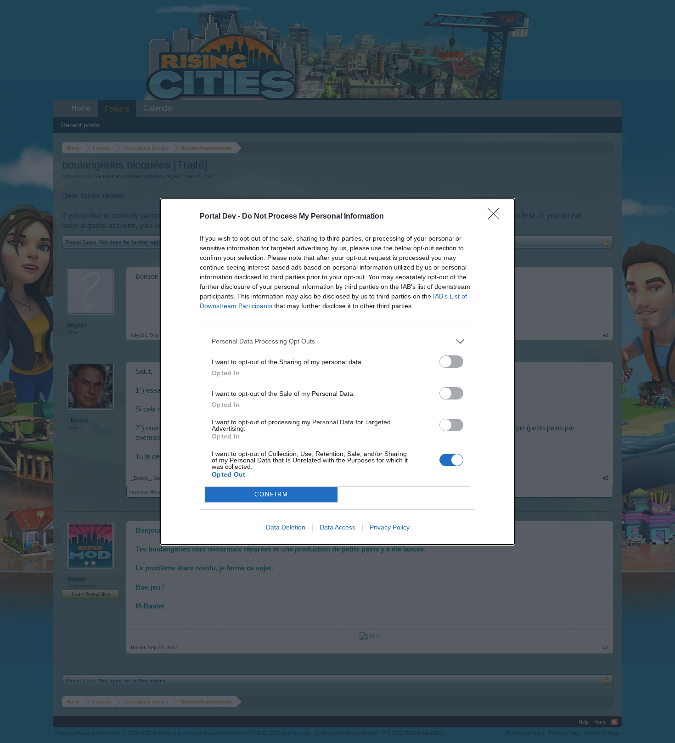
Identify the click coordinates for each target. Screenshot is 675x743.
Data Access (337, 527)
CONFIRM (271, 494)
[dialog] (337, 372)
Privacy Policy (390, 527)
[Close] (496, 216)
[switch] (451, 361)
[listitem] (337, 341)
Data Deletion (285, 527)
